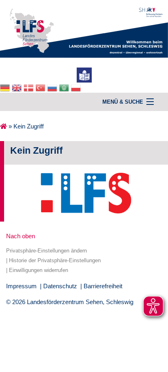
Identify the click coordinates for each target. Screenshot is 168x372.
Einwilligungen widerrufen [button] (38, 270)
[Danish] (29, 87)
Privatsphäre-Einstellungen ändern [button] (46, 251)
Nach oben (20, 236)
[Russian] (53, 87)
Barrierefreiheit (103, 286)
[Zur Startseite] (84, 28)
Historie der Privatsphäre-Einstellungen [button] (55, 260)
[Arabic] (65, 87)
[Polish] (77, 87)
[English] (18, 87)
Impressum (21, 286)
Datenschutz (60, 286)
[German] (6, 87)
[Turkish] (41, 87)
